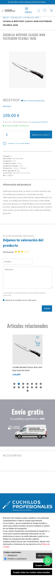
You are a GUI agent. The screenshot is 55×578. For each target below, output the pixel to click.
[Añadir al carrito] (37, 343)
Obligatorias (12, 555)
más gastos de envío (40, 122)
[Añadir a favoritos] (37, 337)
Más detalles (43, 556)
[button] (14, 383)
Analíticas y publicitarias (17, 559)
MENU (28, 12)
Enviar (47, 308)
